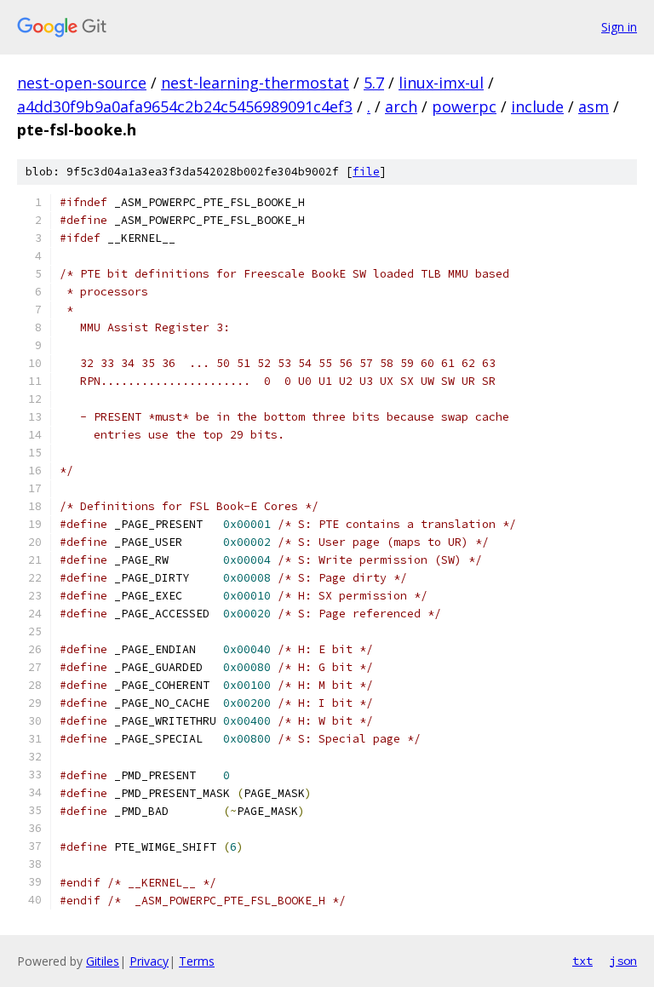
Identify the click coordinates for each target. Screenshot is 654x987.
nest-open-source (81, 82)
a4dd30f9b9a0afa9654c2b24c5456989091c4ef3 (185, 106)
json (623, 960)
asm (593, 106)
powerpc (464, 106)
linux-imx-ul (441, 82)
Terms (197, 961)
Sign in (619, 27)
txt (582, 960)
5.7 (374, 82)
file (366, 171)
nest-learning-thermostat (255, 82)
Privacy (149, 961)
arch (401, 106)
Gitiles (102, 961)
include (537, 106)
